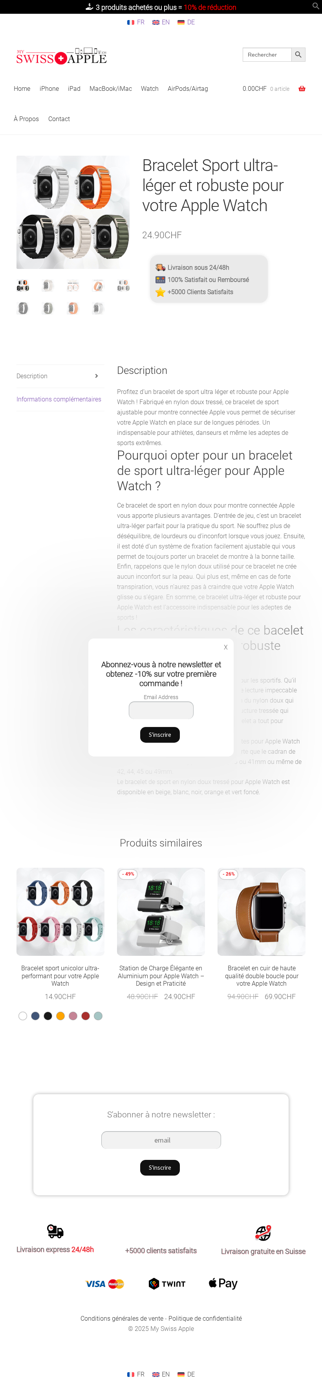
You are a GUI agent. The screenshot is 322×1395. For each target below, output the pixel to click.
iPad (74, 88)
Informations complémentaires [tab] (58, 399)
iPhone (49, 88)
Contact (59, 119)
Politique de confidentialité (205, 1318)
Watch (150, 88)
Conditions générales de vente (121, 1318)
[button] (316, 7)
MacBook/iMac (111, 88)
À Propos (26, 119)
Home (22, 88)
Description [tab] (32, 376)
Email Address (161, 697)
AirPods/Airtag (188, 88)
